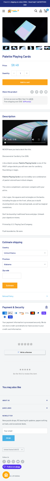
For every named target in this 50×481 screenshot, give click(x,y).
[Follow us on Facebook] (4, 461)
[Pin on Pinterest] (36, 92)
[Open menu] (3, 11)
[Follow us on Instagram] (13, 461)
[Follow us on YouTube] (18, 461)
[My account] (40, 11)
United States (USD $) (11, 450)
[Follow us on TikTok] (22, 461)
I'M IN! (8, 438)
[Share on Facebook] (32, 92)
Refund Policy (7, 296)
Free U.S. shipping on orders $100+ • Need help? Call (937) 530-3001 (25, 3)
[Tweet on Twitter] (41, 92)
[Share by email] (46, 92)
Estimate (10, 285)
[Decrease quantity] (14, 73)
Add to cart (25, 82)
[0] (45, 10)
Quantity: (6, 73)
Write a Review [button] (26, 352)
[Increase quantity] (26, 73)
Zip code (5, 270)
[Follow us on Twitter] (8, 461)
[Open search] (36, 11)
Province (6, 259)
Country (5, 247)
